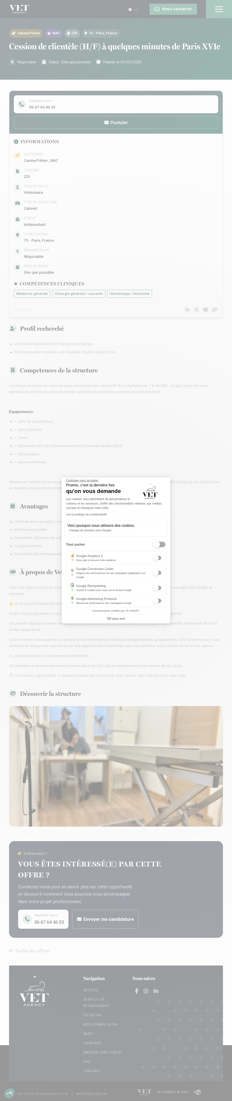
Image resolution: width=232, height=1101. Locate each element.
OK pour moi (116, 618)
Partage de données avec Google (90, 530)
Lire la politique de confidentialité (86, 514)
